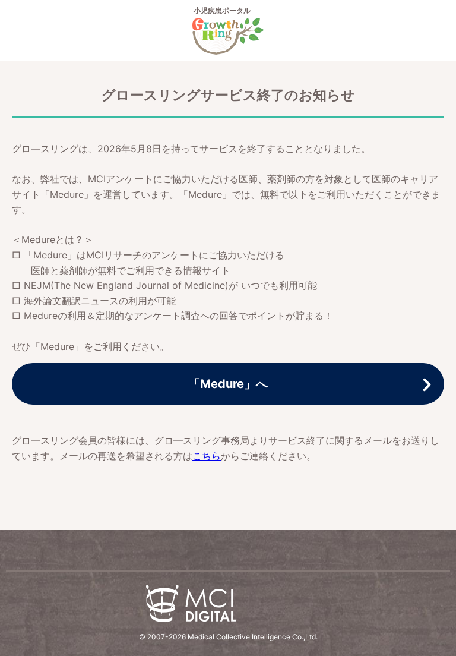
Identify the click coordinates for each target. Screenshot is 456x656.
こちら (206, 456)
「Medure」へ (228, 384)
